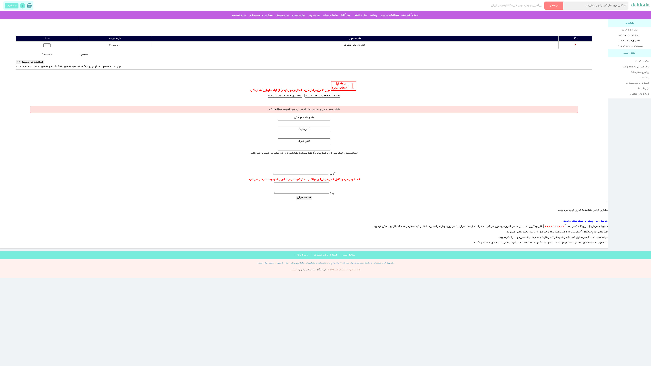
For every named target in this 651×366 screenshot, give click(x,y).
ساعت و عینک (330, 15)
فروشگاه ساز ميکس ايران (312, 270)
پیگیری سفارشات (640, 72)
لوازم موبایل (282, 15)
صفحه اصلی (349, 255)
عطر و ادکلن (360, 15)
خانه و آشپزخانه (410, 15)
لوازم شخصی (239, 15)
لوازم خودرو (298, 15)
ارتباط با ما (643, 88)
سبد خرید (11, 5)
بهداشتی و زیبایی (389, 15)
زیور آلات (346, 15)
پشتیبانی (644, 77)
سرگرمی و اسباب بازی (261, 15)
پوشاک (373, 15)
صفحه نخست (642, 61)
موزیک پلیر (314, 15)
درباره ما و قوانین (639, 94)
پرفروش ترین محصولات (636, 67)
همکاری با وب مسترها (637, 83)
